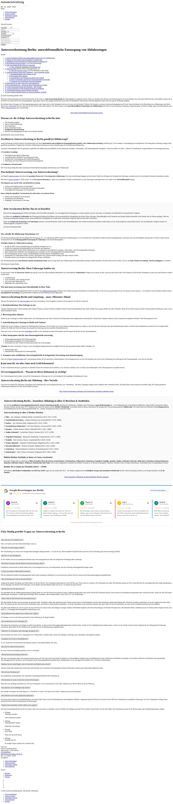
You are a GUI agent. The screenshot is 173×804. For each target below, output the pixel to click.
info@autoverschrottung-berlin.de (11, 754)
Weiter (3, 44)
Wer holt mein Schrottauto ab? (10, 672)
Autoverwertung (20, 63)
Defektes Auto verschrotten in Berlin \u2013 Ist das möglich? (19, 705)
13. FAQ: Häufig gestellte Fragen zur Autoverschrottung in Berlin (25, 92)
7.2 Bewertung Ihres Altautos (18, 76)
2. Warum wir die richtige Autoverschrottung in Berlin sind (23, 60)
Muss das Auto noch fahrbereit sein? (12, 540)
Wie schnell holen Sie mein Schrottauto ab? (14, 621)
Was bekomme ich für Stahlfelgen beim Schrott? (16, 687)
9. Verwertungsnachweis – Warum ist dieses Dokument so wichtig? (26, 85)
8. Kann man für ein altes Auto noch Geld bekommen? (22, 83)
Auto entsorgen (10, 766)
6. (5, 69)
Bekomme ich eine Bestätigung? (11, 555)
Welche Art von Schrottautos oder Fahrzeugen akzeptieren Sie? (20, 631)
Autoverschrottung (11, 761)
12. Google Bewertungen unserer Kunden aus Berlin (21, 90)
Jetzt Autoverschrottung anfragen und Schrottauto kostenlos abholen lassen (86, 391)
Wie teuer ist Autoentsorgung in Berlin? (13, 548)
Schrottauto (28, 331)
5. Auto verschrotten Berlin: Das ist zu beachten (20, 65)
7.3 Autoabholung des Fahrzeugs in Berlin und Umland (26, 78)
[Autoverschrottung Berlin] (86, 2)
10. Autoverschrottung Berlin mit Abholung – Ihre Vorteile (23, 87)
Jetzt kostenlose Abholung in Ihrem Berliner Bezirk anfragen (86, 477)
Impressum (8, 775)
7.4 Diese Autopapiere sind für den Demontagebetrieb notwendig (29, 79)
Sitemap (7, 777)
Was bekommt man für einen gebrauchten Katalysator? (18, 695)
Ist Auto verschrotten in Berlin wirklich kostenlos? (16, 571)
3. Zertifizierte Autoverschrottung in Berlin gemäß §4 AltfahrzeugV (26, 61)
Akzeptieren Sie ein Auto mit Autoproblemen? (15, 639)
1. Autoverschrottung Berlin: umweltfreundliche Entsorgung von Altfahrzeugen (30, 58)
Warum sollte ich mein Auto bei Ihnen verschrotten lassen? (19, 598)
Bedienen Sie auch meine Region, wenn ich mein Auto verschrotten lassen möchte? (26, 664)
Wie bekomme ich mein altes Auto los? (13, 589)
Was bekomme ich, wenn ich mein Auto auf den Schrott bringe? (20, 680)
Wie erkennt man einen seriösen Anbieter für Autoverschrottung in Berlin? (23, 563)
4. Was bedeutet (10, 63)
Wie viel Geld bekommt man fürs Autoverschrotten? (17, 579)
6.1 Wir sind (13, 70)
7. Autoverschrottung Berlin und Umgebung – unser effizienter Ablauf (27, 72)
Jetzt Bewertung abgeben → (158, 490)
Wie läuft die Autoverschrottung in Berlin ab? (14, 654)
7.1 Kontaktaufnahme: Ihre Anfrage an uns (22, 74)
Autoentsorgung (17, 213)
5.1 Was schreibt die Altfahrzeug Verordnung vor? (24, 67)
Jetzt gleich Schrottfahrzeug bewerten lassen (86, 113)
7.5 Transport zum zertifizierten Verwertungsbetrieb (25, 81)
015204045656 (21, 7)
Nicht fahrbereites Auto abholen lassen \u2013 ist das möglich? (20, 613)
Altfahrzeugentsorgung (49, 291)
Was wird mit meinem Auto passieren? (13, 646)
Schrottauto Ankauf (11, 764)
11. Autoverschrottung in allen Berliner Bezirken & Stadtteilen (24, 88)
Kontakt (7, 773)
